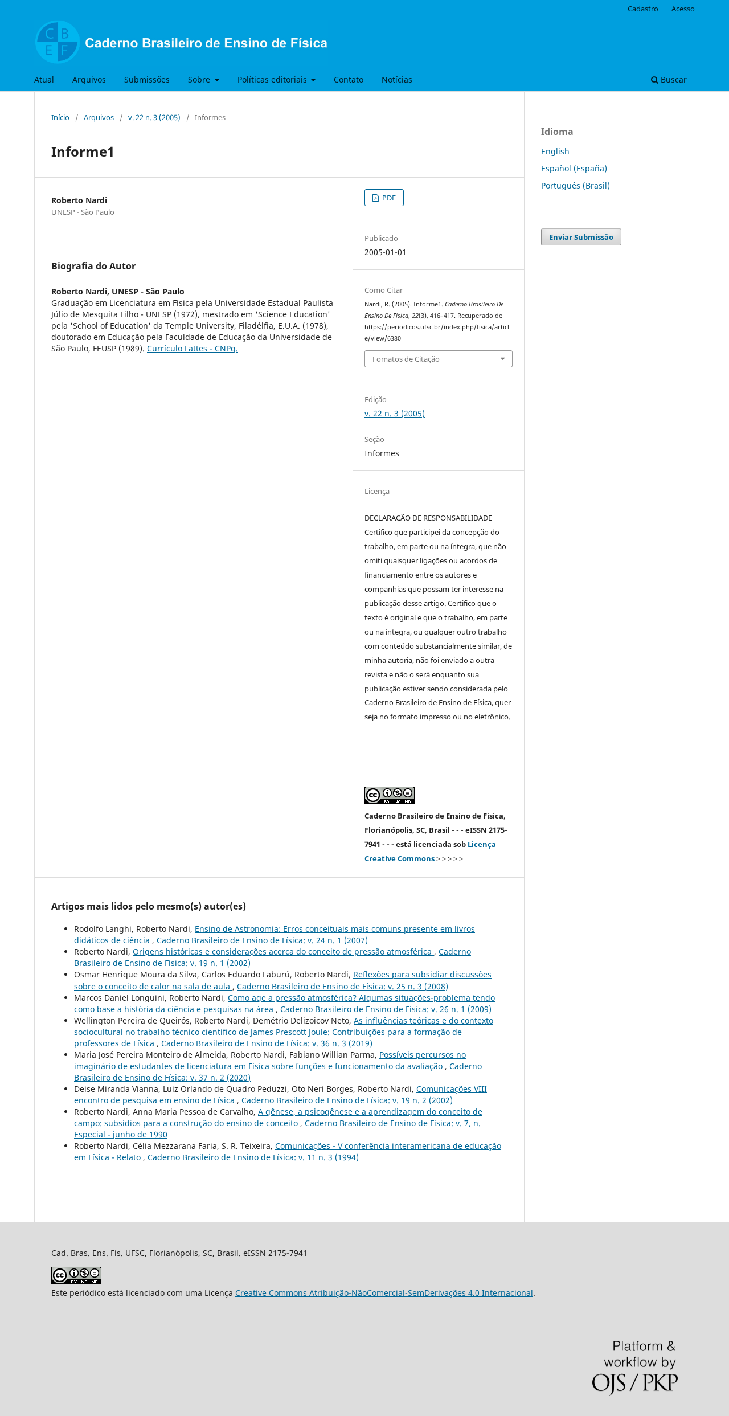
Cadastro (643, 8)
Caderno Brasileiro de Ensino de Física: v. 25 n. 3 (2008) (342, 986)
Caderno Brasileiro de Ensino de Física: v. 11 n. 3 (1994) (253, 1157)
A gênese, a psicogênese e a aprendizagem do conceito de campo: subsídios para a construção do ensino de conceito (278, 1117)
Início (60, 117)
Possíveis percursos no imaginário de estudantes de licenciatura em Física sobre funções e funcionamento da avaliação (270, 1060)
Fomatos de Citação (406, 359)
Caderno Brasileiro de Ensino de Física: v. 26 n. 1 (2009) (386, 1009)
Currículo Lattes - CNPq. (192, 348)
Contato (348, 79)
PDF (388, 198)
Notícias (397, 79)
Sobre (200, 79)
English (555, 151)
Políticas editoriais (273, 79)
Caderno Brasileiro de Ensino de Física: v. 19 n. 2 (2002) (347, 1100)
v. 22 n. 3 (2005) (154, 117)
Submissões (147, 79)
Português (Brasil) (575, 185)
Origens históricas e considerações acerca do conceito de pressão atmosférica (283, 951)
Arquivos (89, 79)
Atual (44, 79)
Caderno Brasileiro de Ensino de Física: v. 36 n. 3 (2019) (266, 1043)
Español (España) (574, 168)
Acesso (683, 8)
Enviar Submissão (581, 237)
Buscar (672, 79)
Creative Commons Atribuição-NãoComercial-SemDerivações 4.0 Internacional (384, 1292)
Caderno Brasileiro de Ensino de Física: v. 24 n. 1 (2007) (262, 940)
